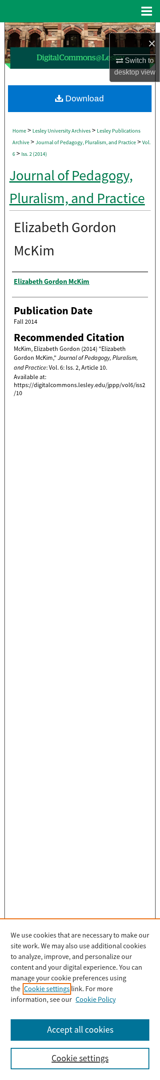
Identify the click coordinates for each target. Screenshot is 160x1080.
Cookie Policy (96, 999)
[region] (80, 999)
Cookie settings (47, 988)
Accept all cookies (80, 1029)
